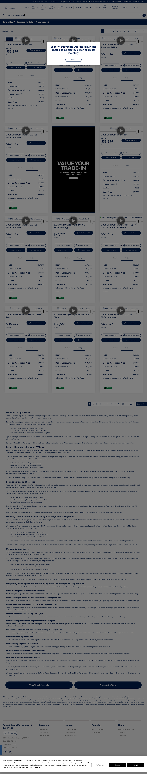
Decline (117, 765)
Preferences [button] (37, 767)
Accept (135, 765)
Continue (73, 60)
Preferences (100, 765)
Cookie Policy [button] (77, 765)
